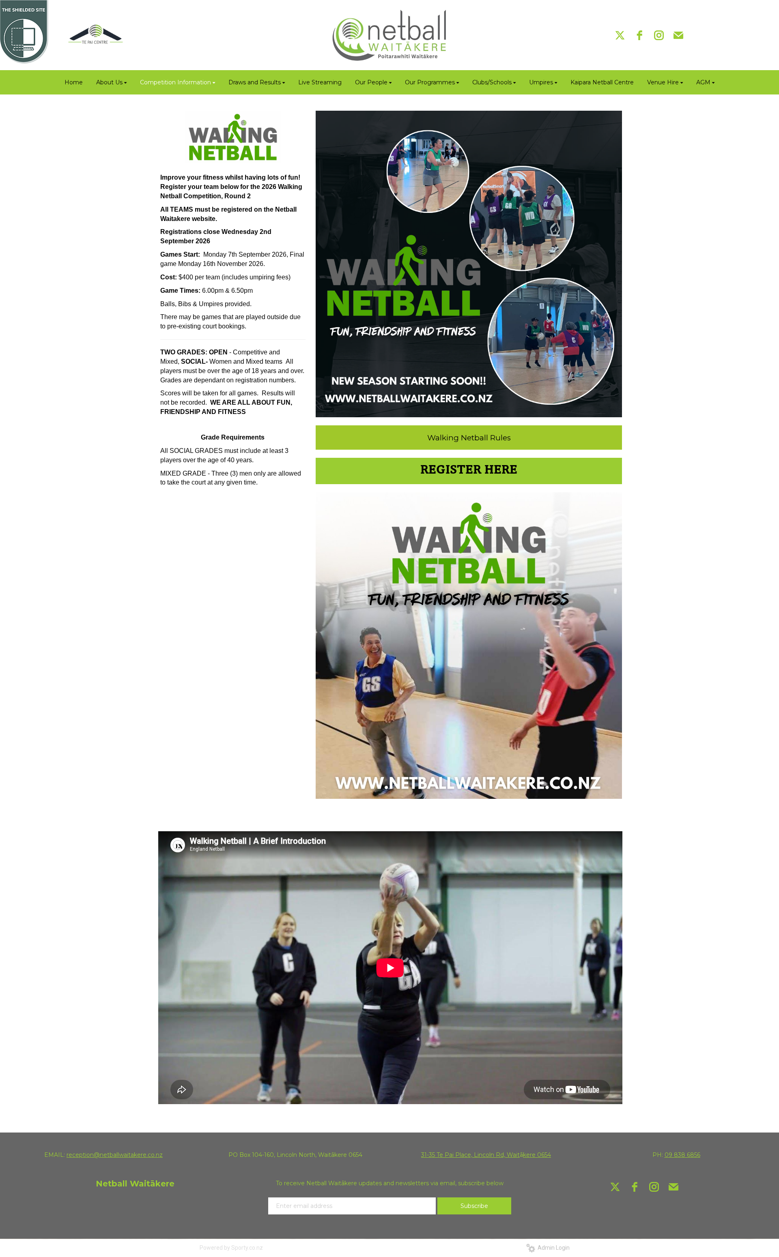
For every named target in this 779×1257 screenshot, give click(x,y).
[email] (678, 35)
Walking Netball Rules (469, 437)
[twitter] (620, 35)
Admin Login (552, 1247)
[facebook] (639, 35)
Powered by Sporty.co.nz (231, 1247)
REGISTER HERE (468, 471)
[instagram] (659, 35)
